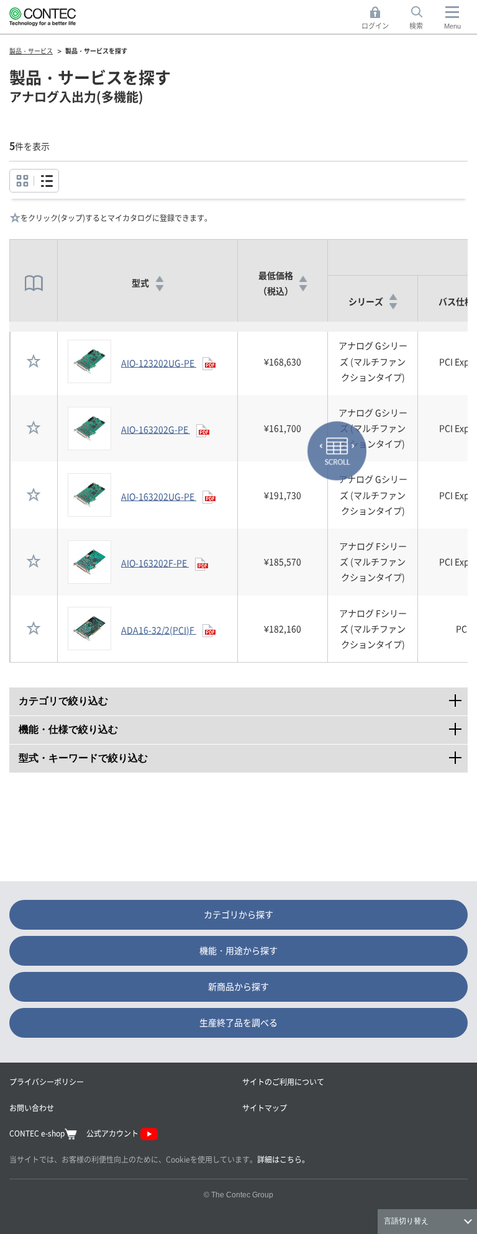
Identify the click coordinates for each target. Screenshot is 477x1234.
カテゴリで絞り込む (243, 697)
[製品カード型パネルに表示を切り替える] (46, 181)
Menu (452, 26)
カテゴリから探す (238, 914)
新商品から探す (238, 986)
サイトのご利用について (283, 1081)
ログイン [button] (378, 18)
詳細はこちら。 (283, 1159)
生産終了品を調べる (238, 1022)
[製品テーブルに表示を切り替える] (22, 181)
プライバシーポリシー (46, 1081)
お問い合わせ (31, 1107)
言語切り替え (406, 1221)
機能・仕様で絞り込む (243, 726)
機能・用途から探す (238, 950)
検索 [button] (423, 18)
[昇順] (159, 279)
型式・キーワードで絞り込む (243, 754)
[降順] (159, 288)
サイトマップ (264, 1107)
